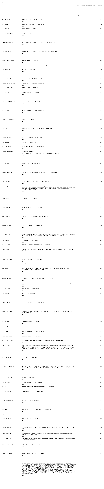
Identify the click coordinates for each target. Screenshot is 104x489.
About (95, 5)
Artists (83, 5)
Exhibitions (89, 5)
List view (4, 10)
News (78, 5)
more (23, 21)
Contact (100, 5)
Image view (9, 10)
